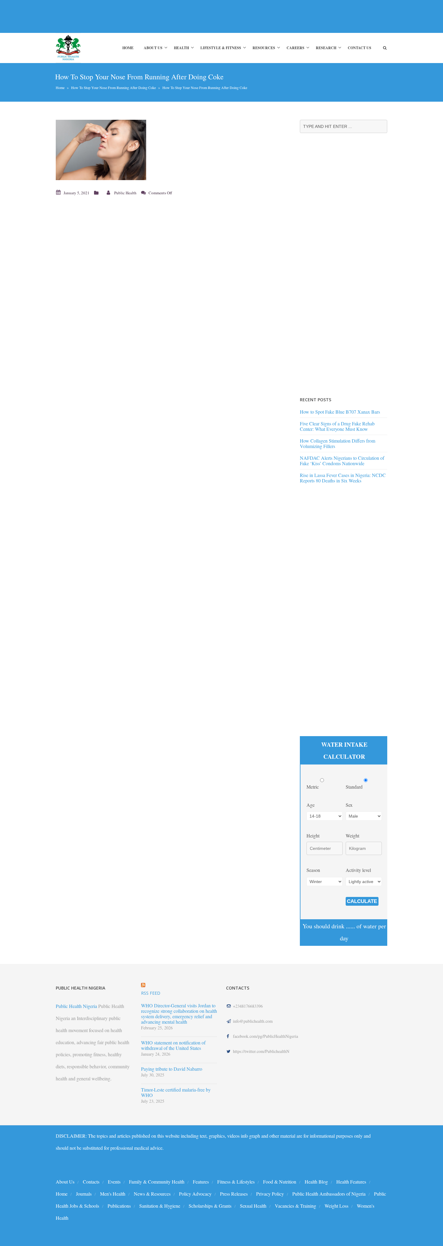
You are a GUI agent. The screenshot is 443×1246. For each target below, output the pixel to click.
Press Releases (234, 1193)
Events (114, 1181)
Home (128, 47)
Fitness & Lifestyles (236, 1181)
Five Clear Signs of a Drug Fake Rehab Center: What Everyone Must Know (337, 426)
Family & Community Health (156, 1181)
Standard (355, 787)
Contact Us (359, 47)
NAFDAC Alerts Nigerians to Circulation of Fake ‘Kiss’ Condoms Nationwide (342, 460)
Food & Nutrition (279, 1181)
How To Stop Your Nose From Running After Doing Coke (113, 87)
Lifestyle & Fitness (220, 47)
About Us (153, 47)
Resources (264, 47)
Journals (84, 1193)
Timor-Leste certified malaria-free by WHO (176, 1092)
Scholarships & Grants (210, 1206)
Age (310, 805)
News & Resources (152, 1193)
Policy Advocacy (195, 1193)
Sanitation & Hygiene (159, 1206)
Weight (352, 835)
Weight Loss (336, 1206)
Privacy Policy (270, 1193)
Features (201, 1181)
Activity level (358, 870)
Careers (295, 47)
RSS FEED (150, 993)
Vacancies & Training (295, 1206)
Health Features (351, 1181)
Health (181, 47)
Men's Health (112, 1193)
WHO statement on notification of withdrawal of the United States (173, 1045)
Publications (119, 1206)
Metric (313, 787)
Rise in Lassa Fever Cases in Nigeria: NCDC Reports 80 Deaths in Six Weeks (343, 478)
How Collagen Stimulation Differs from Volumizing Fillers (337, 443)
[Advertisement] (165, 16)
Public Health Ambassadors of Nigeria (329, 1193)
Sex (349, 805)
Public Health (125, 192)
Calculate (362, 901)
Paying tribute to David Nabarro (171, 1069)
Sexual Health (253, 1206)
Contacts (91, 1181)
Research (326, 47)
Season (313, 870)
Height (312, 835)
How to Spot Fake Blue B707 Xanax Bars (340, 411)
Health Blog (316, 1181)
